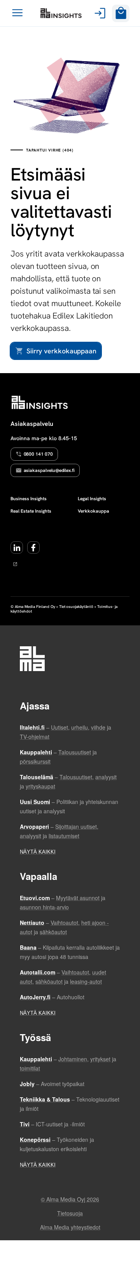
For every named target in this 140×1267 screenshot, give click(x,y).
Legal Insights (92, 499)
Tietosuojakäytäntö (76, 606)
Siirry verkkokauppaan (61, 350)
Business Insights (28, 499)
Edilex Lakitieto (61, 13)
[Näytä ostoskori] (121, 13)
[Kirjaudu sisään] (98, 13)
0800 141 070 (38, 454)
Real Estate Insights (30, 511)
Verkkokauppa (93, 511)
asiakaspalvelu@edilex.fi (49, 470)
